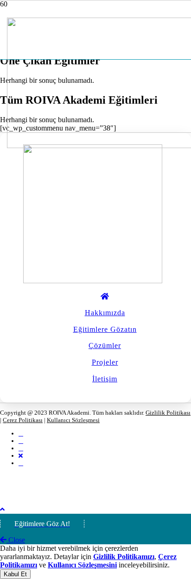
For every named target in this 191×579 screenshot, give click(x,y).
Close (15, 540)
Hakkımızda (105, 313)
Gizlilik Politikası (168, 412)
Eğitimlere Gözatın (105, 329)
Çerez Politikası (23, 420)
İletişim (104, 379)
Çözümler (105, 345)
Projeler (105, 362)
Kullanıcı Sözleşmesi (73, 420)
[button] (2, 509)
